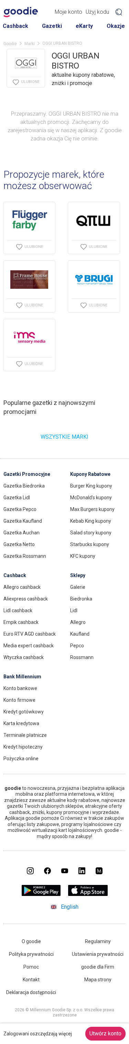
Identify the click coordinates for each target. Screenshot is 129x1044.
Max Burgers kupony (92, 509)
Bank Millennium (22, 676)
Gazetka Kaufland (22, 521)
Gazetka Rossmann (24, 556)
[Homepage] (20, 12)
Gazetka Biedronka (24, 486)
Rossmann (82, 657)
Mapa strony (97, 979)
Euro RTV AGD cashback (29, 634)
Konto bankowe (20, 688)
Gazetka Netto (19, 544)
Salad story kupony (90, 532)
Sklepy (77, 575)
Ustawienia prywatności (97, 954)
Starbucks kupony (89, 544)
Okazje (116, 26)
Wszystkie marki (64, 437)
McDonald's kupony (91, 497)
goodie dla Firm (97, 967)
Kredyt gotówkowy (23, 711)
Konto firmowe (19, 700)
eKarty (84, 26)
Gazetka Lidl (16, 497)
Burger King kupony (91, 486)
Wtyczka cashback (23, 657)
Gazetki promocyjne (26, 474)
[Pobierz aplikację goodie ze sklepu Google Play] (41, 894)
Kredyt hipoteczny (23, 747)
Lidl (73, 610)
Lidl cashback (17, 610)
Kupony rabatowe (90, 474)
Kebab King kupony (90, 521)
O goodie (31, 941)
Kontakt (31, 979)
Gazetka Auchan (21, 532)
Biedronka (81, 599)
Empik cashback (21, 622)
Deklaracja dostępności (31, 992)
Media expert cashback (28, 645)
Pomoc (31, 967)
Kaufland (79, 634)
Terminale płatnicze (25, 735)
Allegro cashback (22, 587)
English (69, 907)
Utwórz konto (105, 1033)
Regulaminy (98, 941)
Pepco (77, 645)
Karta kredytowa (21, 723)
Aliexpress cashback (25, 599)
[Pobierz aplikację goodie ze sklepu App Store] (87, 894)
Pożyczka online (21, 758)
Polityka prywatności (31, 954)
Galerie (77, 587)
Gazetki (52, 26)
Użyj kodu (97, 12)
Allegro (78, 622)
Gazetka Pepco (19, 509)
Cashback (15, 26)
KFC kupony (82, 556)
